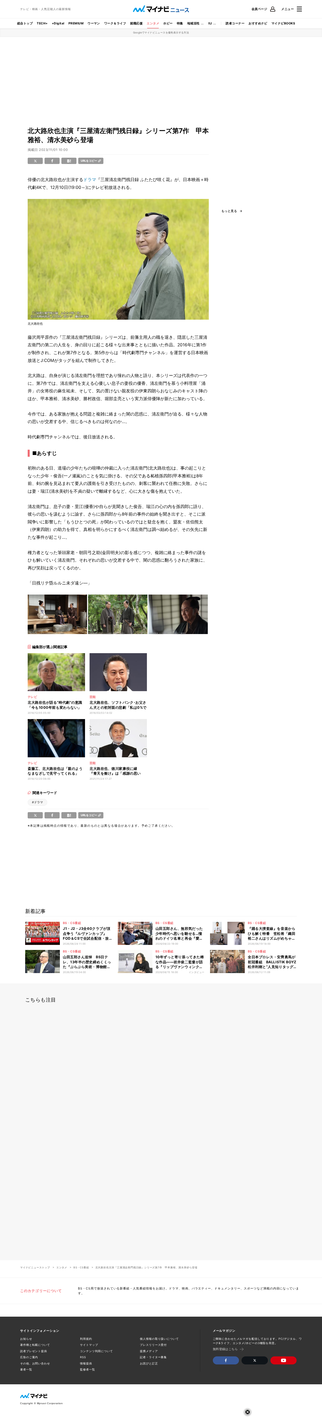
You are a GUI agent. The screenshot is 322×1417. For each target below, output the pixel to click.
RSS (83, 1357)
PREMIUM (76, 23)
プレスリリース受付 (153, 1345)
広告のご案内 (29, 1357)
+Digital (58, 23)
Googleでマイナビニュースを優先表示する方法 (161, 32)
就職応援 (136, 23)
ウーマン (94, 23)
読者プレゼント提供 (33, 1351)
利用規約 (86, 1339)
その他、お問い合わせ (35, 1363)
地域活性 (193, 23)
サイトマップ (89, 1345)
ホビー (168, 23)
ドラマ (89, 179)
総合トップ (25, 23)
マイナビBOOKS (283, 23)
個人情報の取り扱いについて (159, 1339)
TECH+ (42, 23)
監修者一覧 (87, 1369)
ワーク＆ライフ (115, 23)
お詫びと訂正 (149, 1363)
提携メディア (149, 1351)
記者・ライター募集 (153, 1357)
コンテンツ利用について (96, 1351)
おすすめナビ (258, 23)
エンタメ (153, 23)
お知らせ (26, 1339)
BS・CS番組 (81, 1267)
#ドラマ (37, 802)
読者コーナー (235, 23)
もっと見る (229, 211)
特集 (180, 23)
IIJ (210, 23)
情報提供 (86, 1363)
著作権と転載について (35, 1345)
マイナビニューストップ (35, 1267)
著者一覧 (26, 1369)
